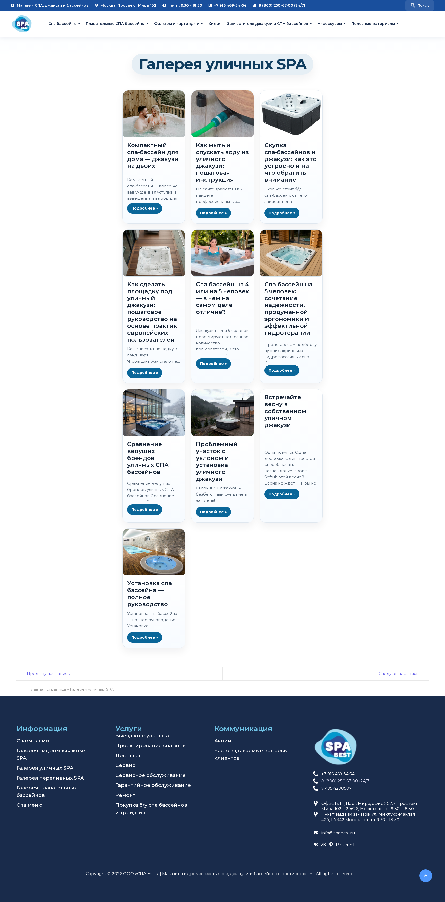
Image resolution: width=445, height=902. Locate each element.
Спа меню (29, 805)
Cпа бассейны (62, 23)
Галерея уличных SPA (44, 768)
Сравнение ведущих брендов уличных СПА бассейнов (148, 458)
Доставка (127, 755)
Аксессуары (330, 23)
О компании (32, 741)
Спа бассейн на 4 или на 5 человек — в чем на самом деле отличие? (222, 298)
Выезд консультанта (142, 736)
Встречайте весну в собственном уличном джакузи (285, 411)
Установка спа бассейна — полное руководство (149, 593)
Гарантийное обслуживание (153, 785)
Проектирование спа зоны (151, 745)
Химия (215, 23)
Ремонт (125, 795)
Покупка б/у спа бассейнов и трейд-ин (151, 808)
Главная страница (47, 689)
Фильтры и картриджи (176, 23)
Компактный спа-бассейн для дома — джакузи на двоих (153, 155)
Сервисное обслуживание (150, 775)
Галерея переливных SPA (50, 778)
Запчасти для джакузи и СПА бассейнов (267, 23)
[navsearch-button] (419, 5)
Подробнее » (144, 208)
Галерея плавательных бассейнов (46, 791)
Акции (223, 741)
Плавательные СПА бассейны (115, 23)
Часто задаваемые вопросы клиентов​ (251, 754)
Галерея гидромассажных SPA (51, 754)
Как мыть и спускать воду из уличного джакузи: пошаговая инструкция (222, 162)
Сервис (125, 765)
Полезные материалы (373, 23)
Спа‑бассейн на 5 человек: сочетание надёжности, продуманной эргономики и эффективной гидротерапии (288, 308)
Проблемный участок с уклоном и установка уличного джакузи (217, 461)
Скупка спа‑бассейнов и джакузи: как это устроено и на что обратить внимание (290, 162)
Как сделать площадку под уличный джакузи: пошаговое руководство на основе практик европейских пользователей (152, 312)
